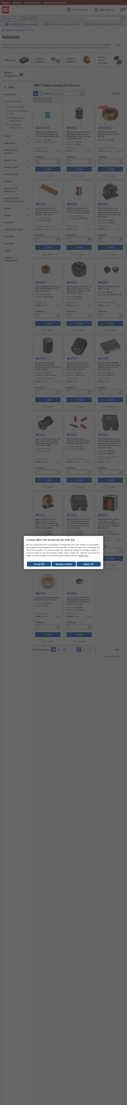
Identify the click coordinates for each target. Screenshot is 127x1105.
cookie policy (83, 555)
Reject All (88, 564)
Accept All (39, 564)
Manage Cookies (64, 564)
